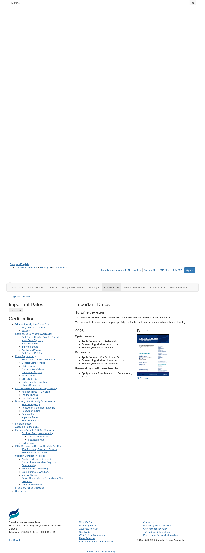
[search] (193, 2)
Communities (60, 267)
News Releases (87, 538)
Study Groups (29, 375)
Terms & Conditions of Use (156, 531)
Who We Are (85, 522)
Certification (16, 310)
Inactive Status (29, 475)
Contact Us (20, 491)
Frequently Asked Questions (29, 487)
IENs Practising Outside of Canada (39, 449)
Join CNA (177, 270)
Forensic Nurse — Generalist (36, 391)
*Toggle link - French (19, 296)
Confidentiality (29, 465)
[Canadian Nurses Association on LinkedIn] (17, 539)
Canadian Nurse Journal (28, 267)
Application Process (31, 349)
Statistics (26, 330)
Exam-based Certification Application (34, 333)
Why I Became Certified (33, 327)
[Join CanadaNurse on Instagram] (11, 539)
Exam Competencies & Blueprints (38, 359)
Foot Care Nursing (31, 398)
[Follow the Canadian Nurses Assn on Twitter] (14, 539)
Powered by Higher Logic (102, 551)
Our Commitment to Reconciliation (96, 541)
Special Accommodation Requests (39, 462)
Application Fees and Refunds (37, 458)
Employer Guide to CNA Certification (34, 430)
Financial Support (24, 423)
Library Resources (31, 385)
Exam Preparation (24, 356)
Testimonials (28, 442)
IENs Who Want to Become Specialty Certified (38, 446)
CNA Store (165, 270)
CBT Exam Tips (29, 378)
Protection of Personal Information (160, 535)
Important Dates (30, 346)
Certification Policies (32, 353)
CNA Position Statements (92, 535)
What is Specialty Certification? (31, 324)
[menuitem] (28, 267)
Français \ (19, 264)
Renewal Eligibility (31, 404)
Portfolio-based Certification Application (35, 388)
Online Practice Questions (35, 382)
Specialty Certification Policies (30, 455)
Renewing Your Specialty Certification (34, 401)
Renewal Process (30, 420)
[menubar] (142, 269)
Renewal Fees (29, 414)
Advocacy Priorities (88, 528)
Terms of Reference (32, 484)
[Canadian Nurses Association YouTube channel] (19, 539)
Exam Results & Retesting (35, 468)
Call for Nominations (38, 436)
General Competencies (33, 362)
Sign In (189, 270)
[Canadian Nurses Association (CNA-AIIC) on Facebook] (9, 539)
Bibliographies (29, 365)
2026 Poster (143, 378)
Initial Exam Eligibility (32, 340)
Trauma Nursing (30, 394)
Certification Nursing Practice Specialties (42, 337)
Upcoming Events (88, 525)
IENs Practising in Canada (35, 452)
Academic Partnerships (27, 426)
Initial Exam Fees (30, 343)
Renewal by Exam (31, 410)
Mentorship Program (32, 372)
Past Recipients (36, 439)
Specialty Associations (33, 369)
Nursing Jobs (47, 267)
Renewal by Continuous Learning (38, 407)
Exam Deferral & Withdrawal (36, 471)
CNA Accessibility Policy (155, 528)
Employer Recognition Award (37, 433)
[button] (17, 287)
